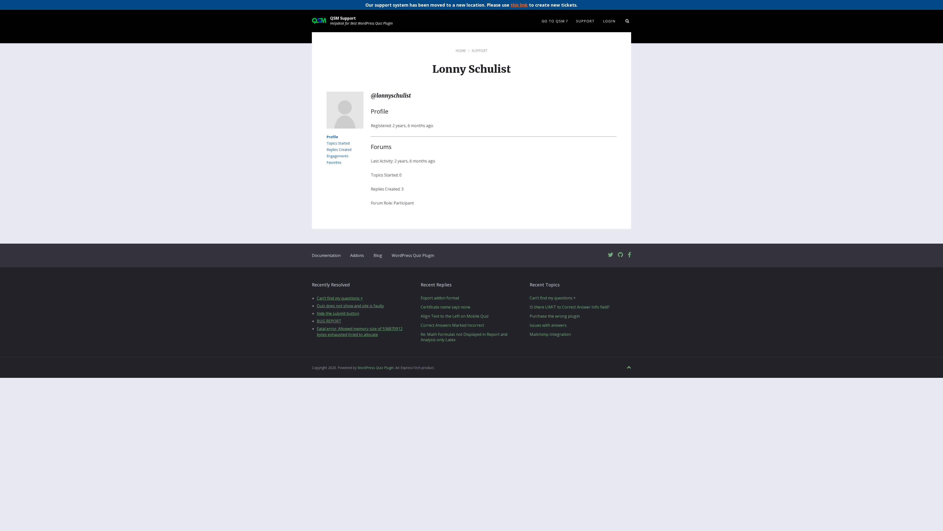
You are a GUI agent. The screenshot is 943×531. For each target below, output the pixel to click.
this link (519, 5)
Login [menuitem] (609, 21)
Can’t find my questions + (340, 298)
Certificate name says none (445, 307)
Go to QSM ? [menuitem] (555, 21)
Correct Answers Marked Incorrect (452, 325)
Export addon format (440, 298)
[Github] (620, 255)
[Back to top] (629, 367)
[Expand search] (627, 21)
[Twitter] (610, 255)
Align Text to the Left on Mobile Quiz (455, 316)
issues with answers (548, 325)
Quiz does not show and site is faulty (350, 306)
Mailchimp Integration (550, 334)
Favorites (334, 162)
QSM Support (343, 18)
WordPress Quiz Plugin (413, 255)
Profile (332, 136)
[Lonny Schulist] (345, 132)
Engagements (337, 156)
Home (461, 50)
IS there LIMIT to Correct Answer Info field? (570, 307)
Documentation (326, 255)
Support (480, 50)
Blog (378, 255)
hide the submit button (338, 313)
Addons (357, 255)
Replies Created (339, 149)
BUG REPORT (329, 321)
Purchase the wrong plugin (555, 316)
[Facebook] (629, 255)
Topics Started (338, 143)
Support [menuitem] (585, 21)
